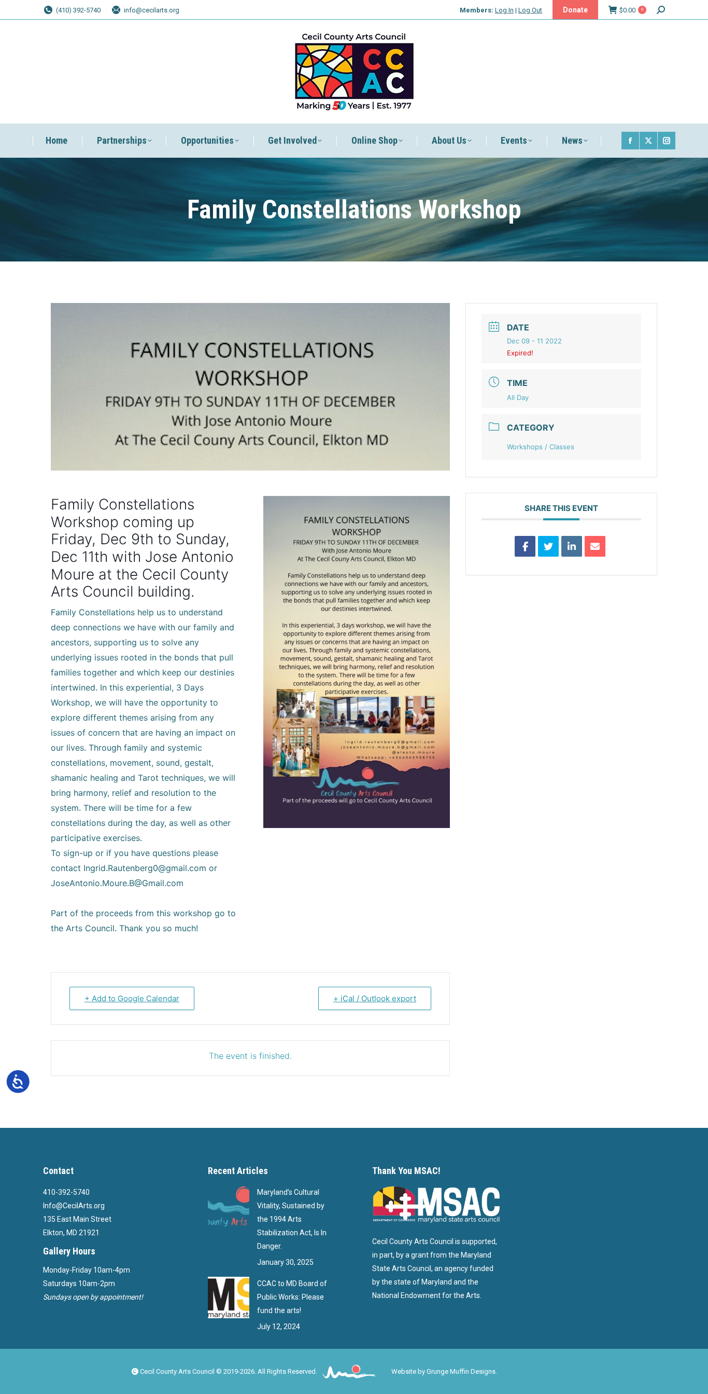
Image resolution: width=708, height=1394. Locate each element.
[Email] (595, 546)
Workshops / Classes (540, 447)
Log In (504, 10)
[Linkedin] (571, 546)
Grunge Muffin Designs (461, 1371)
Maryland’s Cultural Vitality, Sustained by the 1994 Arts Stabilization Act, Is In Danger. (292, 1219)
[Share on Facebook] (525, 546)
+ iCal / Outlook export (374, 998)
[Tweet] (548, 546)
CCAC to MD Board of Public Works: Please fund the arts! (292, 1297)
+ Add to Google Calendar (131, 998)
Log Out (530, 10)
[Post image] (228, 1206)
